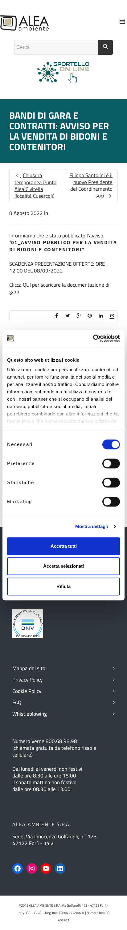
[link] (48, 271)
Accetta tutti (64, 546)
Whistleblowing (29, 714)
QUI (27, 285)
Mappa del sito (28, 668)
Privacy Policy (27, 680)
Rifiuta (63, 586)
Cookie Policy (26, 691)
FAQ (16, 702)
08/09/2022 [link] (48, 271)
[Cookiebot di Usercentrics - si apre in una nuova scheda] (93, 338)
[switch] (111, 463)
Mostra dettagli (91, 526)
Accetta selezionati (63, 566)
